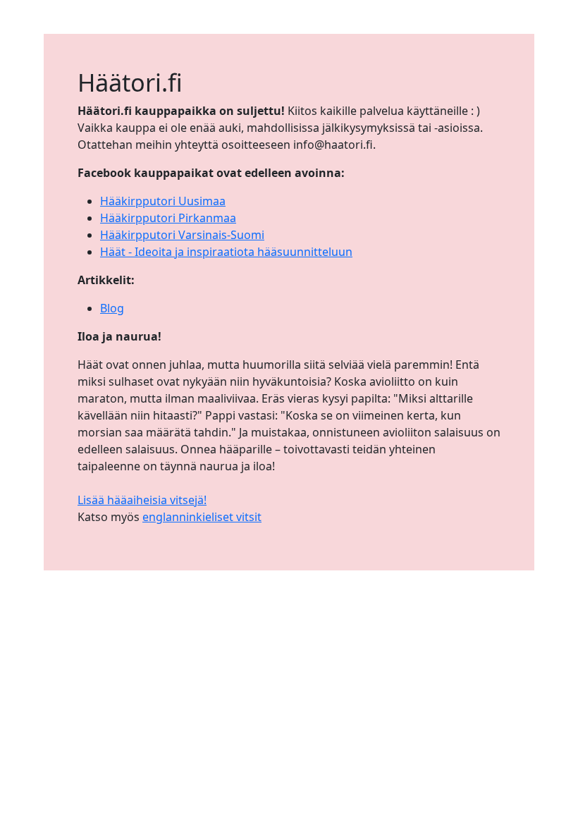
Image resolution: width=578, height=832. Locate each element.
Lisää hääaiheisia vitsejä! (142, 500)
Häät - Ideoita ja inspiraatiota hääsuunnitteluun (226, 251)
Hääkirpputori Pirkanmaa (168, 218)
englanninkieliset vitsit (202, 517)
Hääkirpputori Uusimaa (163, 201)
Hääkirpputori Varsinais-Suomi (182, 235)
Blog (112, 308)
